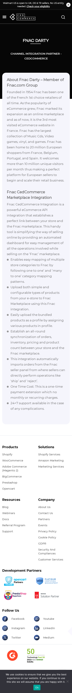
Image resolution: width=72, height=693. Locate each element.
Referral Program (13, 525)
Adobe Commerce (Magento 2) (14, 468)
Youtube (48, 618)
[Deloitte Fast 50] (35, 657)
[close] (68, 5)
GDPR (42, 543)
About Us (44, 507)
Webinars (8, 513)
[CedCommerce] (22, 17)
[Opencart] (16, 581)
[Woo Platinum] (48, 581)
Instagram (18, 628)
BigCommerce (12, 476)
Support (7, 531)
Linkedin (49, 628)
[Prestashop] (16, 595)
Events (42, 525)
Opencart (8, 488)
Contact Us (45, 513)
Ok (37, 687)
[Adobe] (48, 595)
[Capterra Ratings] (12, 657)
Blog (5, 507)
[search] (63, 17)
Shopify (7, 454)
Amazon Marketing (51, 460)
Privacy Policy (47, 531)
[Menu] (4, 17)
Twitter (16, 637)
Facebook (18, 618)
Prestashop (9, 482)
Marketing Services (51, 466)
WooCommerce (12, 460)
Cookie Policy (47, 537)
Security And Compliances (47, 551)
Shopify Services (49, 454)
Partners (44, 519)
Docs (5, 519)
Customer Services (50, 559)
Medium (48, 637)
